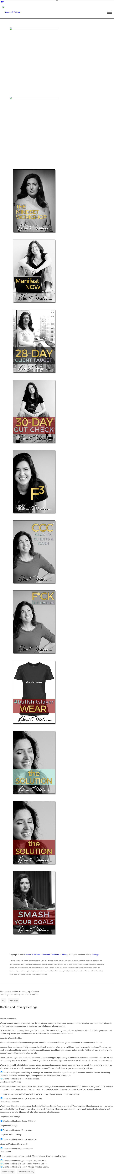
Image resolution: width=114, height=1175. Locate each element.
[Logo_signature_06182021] (11, 12)
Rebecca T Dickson (32, 954)
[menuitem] (108, 12)
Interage (95, 954)
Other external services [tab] (9, 1101)
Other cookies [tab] (5, 1151)
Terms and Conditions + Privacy (55, 954)
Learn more (13, 1000)
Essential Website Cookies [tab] (11, 1038)
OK (3, 1000)
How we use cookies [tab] (8, 1018)
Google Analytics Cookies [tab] (10, 1081)
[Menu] (108, 12)
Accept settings (8, 1171)
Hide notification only (26, 1171)
